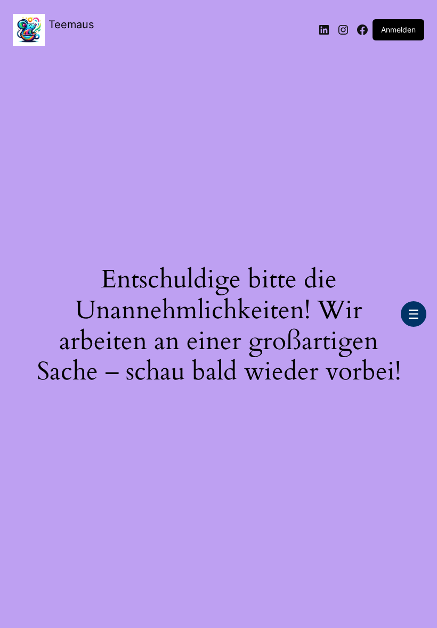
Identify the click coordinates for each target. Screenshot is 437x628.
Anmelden (398, 29)
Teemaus (71, 24)
